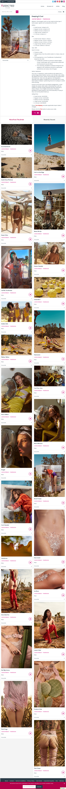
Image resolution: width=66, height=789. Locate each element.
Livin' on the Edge (39, 172)
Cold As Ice (4, 558)
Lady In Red (37, 650)
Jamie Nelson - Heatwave (41, 19)
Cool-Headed (5, 525)
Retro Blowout (38, 443)
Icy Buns (36, 591)
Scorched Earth (5, 146)
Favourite (15, 60)
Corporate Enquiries (49, 781)
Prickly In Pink (38, 709)
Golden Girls (4, 324)
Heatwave (37, 355)
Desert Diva (4, 235)
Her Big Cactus (5, 670)
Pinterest (59, 1)
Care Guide (39, 781)
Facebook (55, 1)
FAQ (57, 781)
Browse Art (50, 6)
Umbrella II (37, 299)
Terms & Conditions (21, 781)
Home (42, 6)
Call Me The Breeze (6, 290)
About (6, 781)
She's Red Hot (5, 615)
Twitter (53, 1)
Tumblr (62, 1)
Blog (63, 6)
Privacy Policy (30, 781)
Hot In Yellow (5, 414)
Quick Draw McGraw (7, 180)
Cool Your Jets (38, 388)
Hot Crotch (37, 558)
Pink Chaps (37, 768)
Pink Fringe (4, 729)
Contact (64, 1)
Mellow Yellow (5, 357)
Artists (57, 6)
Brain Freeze (37, 499)
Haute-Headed (38, 266)
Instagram (57, 1)
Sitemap (61, 781)
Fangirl (3, 470)
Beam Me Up (37, 231)
